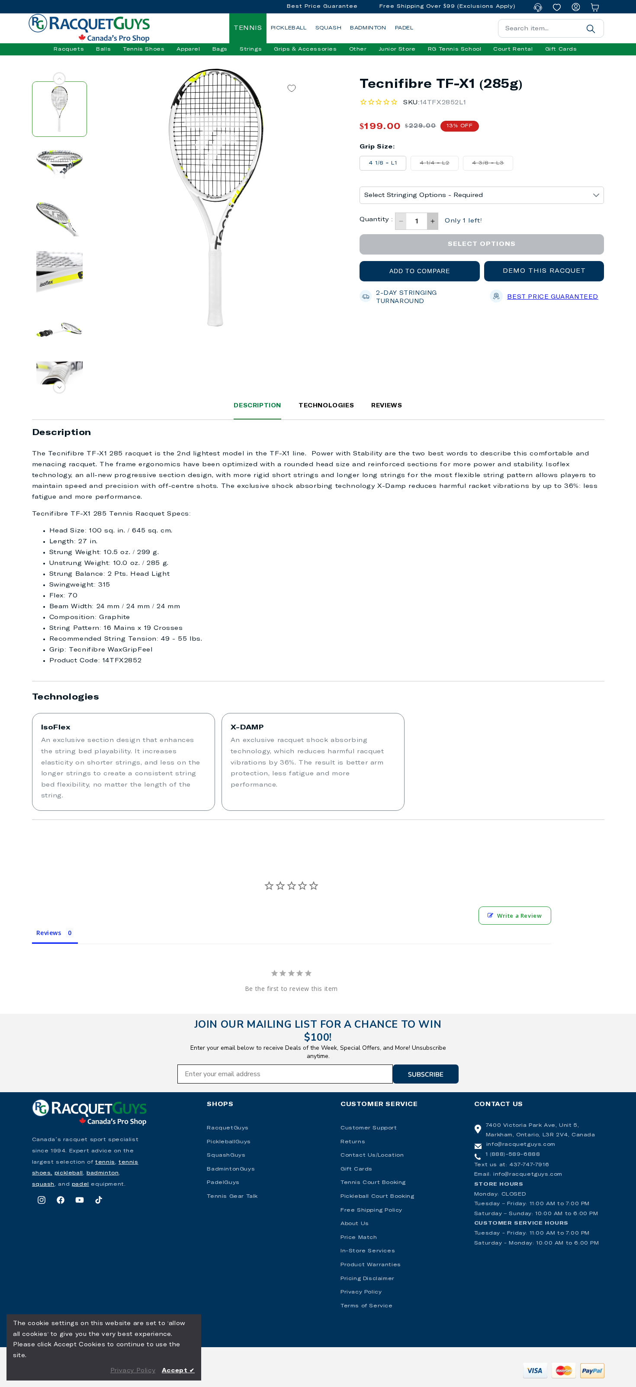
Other (358, 49)
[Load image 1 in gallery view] (59, 108)
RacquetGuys (228, 1128)
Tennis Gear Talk (232, 1196)
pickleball (69, 1173)
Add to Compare (419, 271)
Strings (251, 49)
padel (80, 1184)
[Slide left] (59, 78)
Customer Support (368, 1128)
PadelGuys (223, 1182)
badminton (103, 1173)
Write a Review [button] (519, 915)
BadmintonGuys (231, 1169)
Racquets (69, 49)
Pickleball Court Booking (377, 1196)
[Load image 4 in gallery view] (59, 274)
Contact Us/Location (372, 1155)
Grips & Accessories (305, 49)
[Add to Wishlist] (291, 88)
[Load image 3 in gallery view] (59, 219)
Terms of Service (366, 1306)
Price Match (358, 1237)
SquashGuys (226, 1155)
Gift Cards (356, 1169)
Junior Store (397, 49)
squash (43, 1184)
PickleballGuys (229, 1142)
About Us (354, 1223)
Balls (103, 49)
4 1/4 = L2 (439, 165)
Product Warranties (370, 1265)
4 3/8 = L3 (492, 165)
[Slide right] (59, 387)
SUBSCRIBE (425, 1074)
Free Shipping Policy (371, 1210)
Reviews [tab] (48, 933)
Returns (352, 1142)
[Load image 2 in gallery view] (59, 164)
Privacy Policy (361, 1292)
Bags (220, 49)
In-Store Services (367, 1251)
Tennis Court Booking (373, 1182)
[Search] (591, 28)
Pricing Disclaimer (367, 1278)
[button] (69, 49)
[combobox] (551, 28)
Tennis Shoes (143, 49)
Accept (178, 1371)
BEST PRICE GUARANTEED (552, 297)
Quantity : (376, 219)
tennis (105, 1162)
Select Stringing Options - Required (423, 195)
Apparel (188, 49)
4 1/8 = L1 (383, 163)
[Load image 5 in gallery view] (59, 329)
